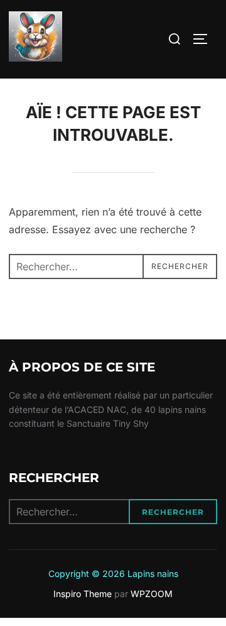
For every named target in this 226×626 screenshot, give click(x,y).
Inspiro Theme (82, 593)
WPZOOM (152, 593)
